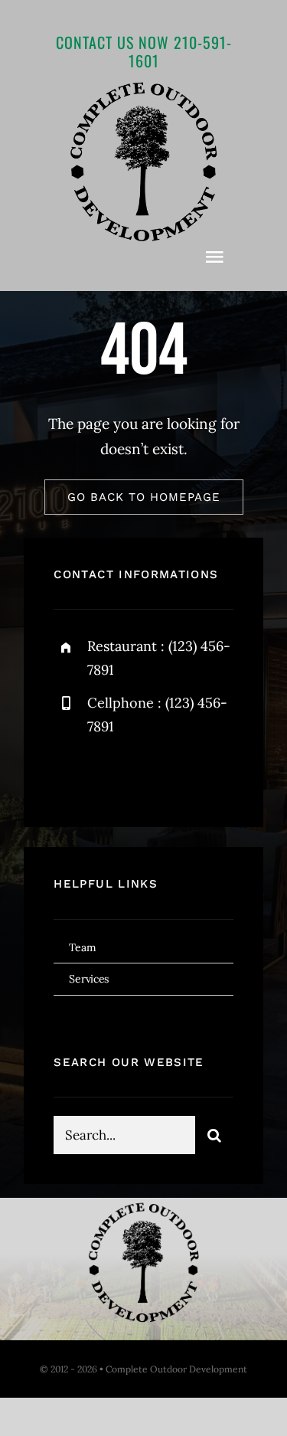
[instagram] (155, 774)
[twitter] (113, 774)
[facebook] (71, 774)
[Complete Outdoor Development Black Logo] (143, 86)
